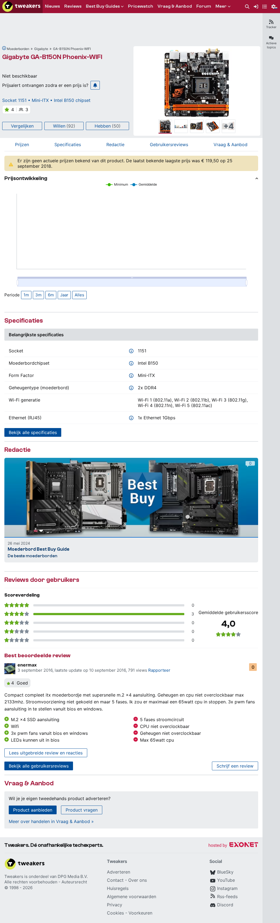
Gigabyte (41, 49)
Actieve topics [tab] (271, 45)
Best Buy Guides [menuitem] (103, 6)
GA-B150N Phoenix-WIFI (72, 49)
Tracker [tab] (271, 27)
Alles (79, 294)
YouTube (226, 880)
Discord (225, 904)
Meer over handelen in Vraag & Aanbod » (51, 821)
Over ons (137, 880)
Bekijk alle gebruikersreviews (39, 766)
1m (26, 294)
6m (51, 294)
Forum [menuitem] (203, 6)
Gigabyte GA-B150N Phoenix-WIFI (52, 57)
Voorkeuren (140, 913)
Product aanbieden (32, 810)
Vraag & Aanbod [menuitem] (175, 6)
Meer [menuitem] (221, 6)
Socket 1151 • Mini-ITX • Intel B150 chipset (46, 100)
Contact (115, 880)
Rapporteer (159, 670)
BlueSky (225, 872)
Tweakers (13, 876)
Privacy (114, 904)
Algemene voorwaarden (131, 896)
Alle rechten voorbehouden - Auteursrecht (45, 881)
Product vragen (82, 810)
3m (38, 294)
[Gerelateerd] (4, 48)
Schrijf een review (235, 766)
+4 (228, 126)
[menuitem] (247, 6)
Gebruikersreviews (169, 144)
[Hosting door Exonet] (233, 845)
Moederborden (18, 49)
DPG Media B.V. (73, 876)
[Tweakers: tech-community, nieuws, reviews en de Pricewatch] (21, 6)
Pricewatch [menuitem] (140, 6)
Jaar (64, 294)
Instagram (227, 888)
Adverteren (118, 872)
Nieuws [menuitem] (52, 6)
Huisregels (118, 888)
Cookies (115, 913)
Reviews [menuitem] (72, 6)
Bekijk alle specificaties (33, 432)
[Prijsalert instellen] (95, 85)
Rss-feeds (227, 896)
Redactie (115, 144)
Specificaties (67, 144)
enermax (27, 665)
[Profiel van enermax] (9, 668)
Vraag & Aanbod (230, 144)
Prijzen (22, 144)
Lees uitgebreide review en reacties (46, 753)
